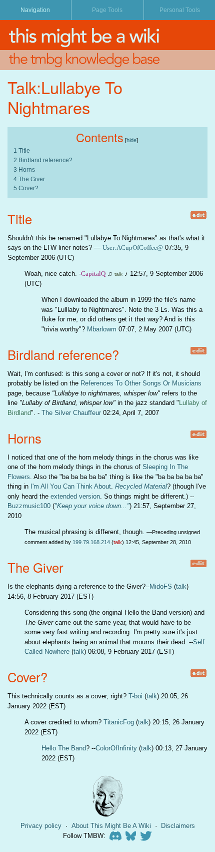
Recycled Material (141, 486)
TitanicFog (119, 722)
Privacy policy (41, 825)
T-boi (135, 696)
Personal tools (180, 10)
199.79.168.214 (91, 542)
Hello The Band (64, 748)
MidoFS (161, 586)
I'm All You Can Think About (70, 486)
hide (131, 140)
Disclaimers (178, 825)
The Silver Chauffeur (71, 412)
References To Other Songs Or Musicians (141, 383)
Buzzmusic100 (29, 506)
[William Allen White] (107, 796)
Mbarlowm (101, 329)
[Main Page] (107, 35)
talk (118, 542)
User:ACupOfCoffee (129, 247)
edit (198, 215)
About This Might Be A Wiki (111, 825)
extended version (75, 496)
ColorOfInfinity (116, 748)
